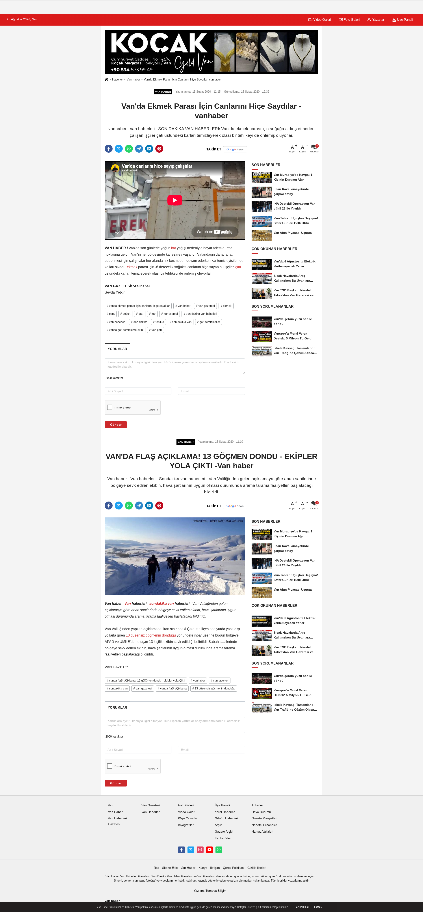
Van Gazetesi (150, 805)
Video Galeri (321, 19)
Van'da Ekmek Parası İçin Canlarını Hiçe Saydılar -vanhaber (182, 79)
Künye (203, 867)
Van (128, 603)
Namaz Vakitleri (262, 831)
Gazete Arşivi (224, 831)
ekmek (132, 267)
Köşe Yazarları (188, 818)
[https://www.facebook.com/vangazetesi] (181, 849)
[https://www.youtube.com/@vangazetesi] (209, 849)
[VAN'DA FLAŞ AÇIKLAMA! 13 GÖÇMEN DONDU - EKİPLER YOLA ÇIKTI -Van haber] (175, 556)
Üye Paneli (404, 19)
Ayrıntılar (302, 907)
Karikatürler (223, 838)
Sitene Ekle (170, 867)
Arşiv (218, 825)
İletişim (215, 867)
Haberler (117, 79)
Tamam (318, 907)
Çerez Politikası (234, 867)
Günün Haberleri (226, 818)
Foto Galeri (351, 19)
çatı (237, 267)
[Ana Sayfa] (106, 79)
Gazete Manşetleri (264, 818)
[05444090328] (218, 849)
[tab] (117, 349)
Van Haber (133, 79)
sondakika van (161, 603)
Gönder (115, 424)
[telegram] (139, 149)
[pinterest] (159, 149)
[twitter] (119, 149)
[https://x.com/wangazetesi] (190, 849)
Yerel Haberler (225, 812)
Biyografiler (186, 825)
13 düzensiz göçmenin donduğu (151, 635)
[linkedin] (149, 149)
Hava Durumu (261, 812)
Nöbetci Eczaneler (264, 825)
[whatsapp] (129, 149)
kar (173, 248)
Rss (156, 867)
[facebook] (109, 149)
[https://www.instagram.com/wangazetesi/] (200, 849)
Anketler (257, 805)
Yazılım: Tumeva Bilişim (210, 890)
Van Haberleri (150, 812)
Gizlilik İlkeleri (256, 867)
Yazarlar (377, 19)
